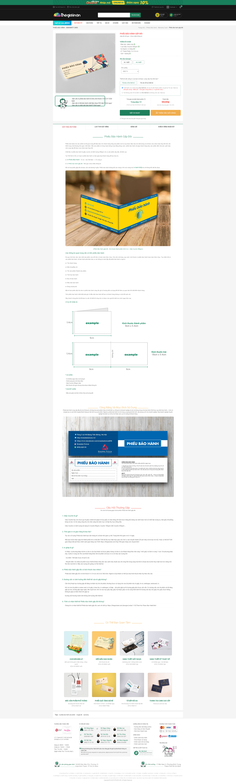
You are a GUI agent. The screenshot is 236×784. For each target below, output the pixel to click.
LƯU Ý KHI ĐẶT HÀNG (102, 127)
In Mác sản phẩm (137, 775)
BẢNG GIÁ (134, 127)
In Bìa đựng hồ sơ (64, 773)
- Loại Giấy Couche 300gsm (129, 47)
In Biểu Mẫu (154, 775)
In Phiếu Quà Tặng (73, 775)
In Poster (156, 773)
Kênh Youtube (163, 778)
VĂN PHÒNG (89, 23)
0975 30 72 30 (105, 730)
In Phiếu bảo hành (104, 778)
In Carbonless (162, 775)
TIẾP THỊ (99, 23)
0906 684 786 (121, 730)
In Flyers (174, 773)
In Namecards (87, 773)
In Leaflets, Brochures (147, 773)
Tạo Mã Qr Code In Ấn (148, 778)
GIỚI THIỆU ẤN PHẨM (69, 127)
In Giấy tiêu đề (95, 773)
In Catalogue (56, 775)
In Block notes (94, 778)
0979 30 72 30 (105, 736)
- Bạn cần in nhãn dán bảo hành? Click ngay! (85, 105)
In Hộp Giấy (91, 775)
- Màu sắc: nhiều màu (127, 44)
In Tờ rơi (169, 773)
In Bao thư (111, 773)
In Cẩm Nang (64, 775)
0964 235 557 (121, 736)
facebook (156, 778)
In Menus (78, 778)
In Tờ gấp (138, 773)
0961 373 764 (88, 730)
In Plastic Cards (178, 775)
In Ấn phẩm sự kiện (130, 773)
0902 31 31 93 (89, 742)
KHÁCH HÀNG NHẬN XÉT (166, 127)
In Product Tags (146, 775)
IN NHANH (147, 23)
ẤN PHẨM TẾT (78, 23)
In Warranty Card (113, 778)
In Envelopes (118, 773)
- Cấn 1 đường (124, 53)
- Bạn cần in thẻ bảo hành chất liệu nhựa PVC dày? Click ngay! (91, 103)
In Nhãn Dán (120, 775)
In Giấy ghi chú (86, 778)
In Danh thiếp (79, 773)
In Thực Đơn (73, 778)
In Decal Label (127, 775)
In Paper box (97, 775)
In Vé (123, 773)
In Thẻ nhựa (170, 775)
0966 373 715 (105, 742)
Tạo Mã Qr (139, 778)
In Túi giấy (104, 775)
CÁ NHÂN (115, 23)
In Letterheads (103, 773)
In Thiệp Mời (122, 778)
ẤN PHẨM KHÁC (136, 23)
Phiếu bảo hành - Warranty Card (65, 28)
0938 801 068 (88, 736)
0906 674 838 (121, 742)
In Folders (72, 773)
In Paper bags (112, 775)
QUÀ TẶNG (125, 23)
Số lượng (124, 68)
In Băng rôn (163, 773)
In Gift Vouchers (82, 775)
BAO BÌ (107, 23)
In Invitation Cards (131, 778)
